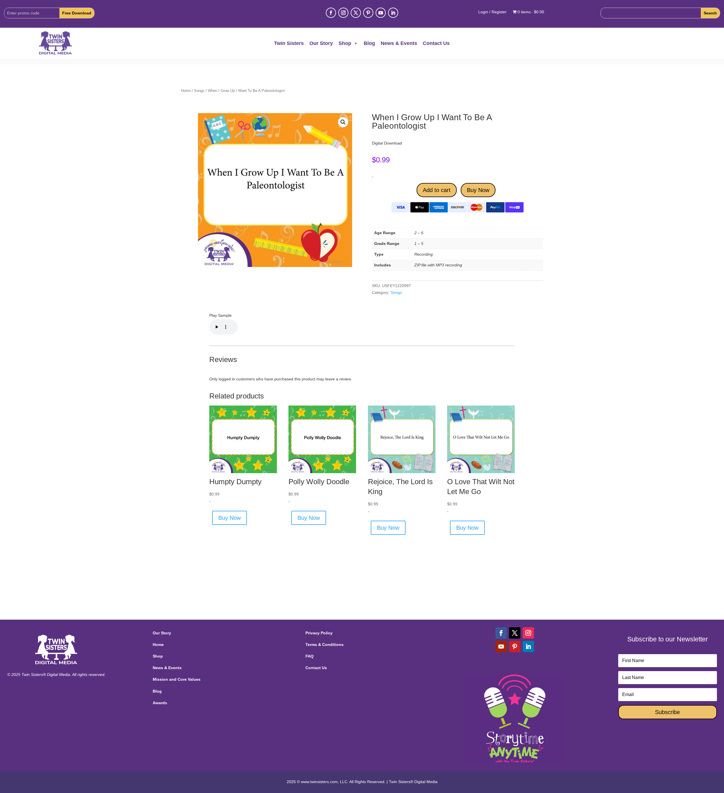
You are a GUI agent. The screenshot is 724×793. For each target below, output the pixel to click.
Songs (199, 91)
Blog (369, 43)
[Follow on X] (356, 13)
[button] (343, 122)
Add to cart (437, 190)
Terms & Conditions (324, 644)
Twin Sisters (289, 43)
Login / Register (492, 12)
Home (186, 91)
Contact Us (436, 43)
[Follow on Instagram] (343, 13)
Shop (345, 43)
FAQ (309, 656)
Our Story (321, 43)
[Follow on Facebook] (331, 13)
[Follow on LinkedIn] (393, 13)
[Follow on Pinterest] (368, 13)
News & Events (399, 43)
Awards (160, 703)
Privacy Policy (319, 633)
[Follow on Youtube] (381, 13)
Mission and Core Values (177, 679)
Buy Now (478, 190)
